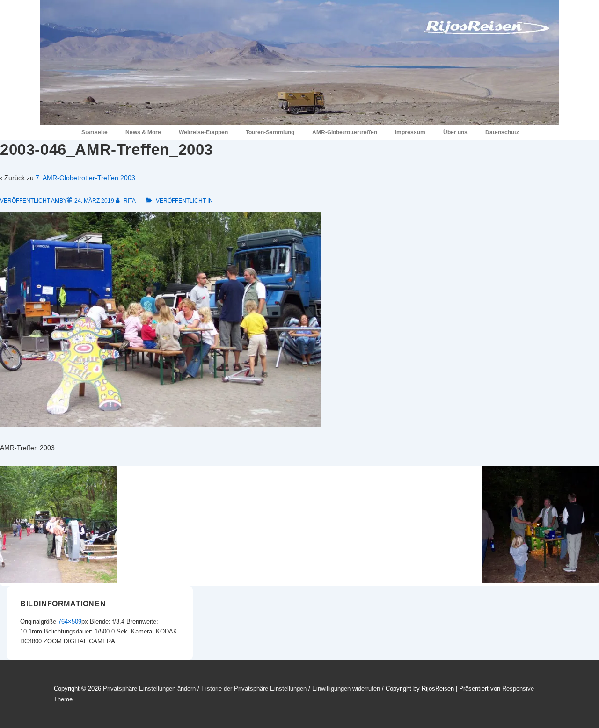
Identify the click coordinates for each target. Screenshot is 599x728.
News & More (143, 132)
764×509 (69, 621)
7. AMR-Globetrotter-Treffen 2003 (85, 178)
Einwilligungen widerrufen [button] (346, 688)
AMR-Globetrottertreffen (344, 132)
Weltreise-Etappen (203, 132)
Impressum (410, 132)
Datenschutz (502, 132)
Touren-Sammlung (270, 132)
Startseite (94, 132)
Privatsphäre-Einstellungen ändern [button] (149, 688)
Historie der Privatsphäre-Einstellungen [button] (254, 688)
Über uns (455, 132)
